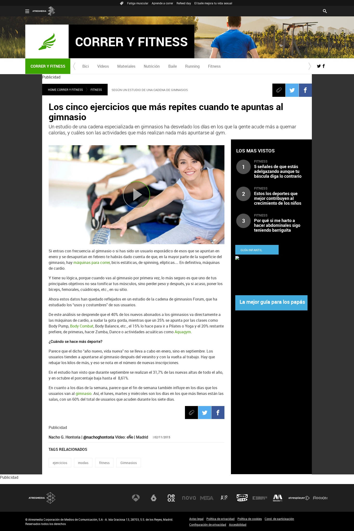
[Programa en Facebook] (324, 66)
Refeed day (184, 3)
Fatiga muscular (137, 3)
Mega (207, 498)
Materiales (126, 66)
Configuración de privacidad (207, 524)
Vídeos (103, 66)
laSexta (153, 498)
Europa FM (260, 498)
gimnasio (84, 393)
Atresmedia (42, 498)
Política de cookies (249, 519)
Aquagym (183, 331)
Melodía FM (277, 498)
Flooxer (320, 498)
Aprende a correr (162, 3)
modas (83, 462)
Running (192, 66)
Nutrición (152, 66)
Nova (189, 498)
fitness (104, 462)
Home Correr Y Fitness (65, 90)
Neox (171, 498)
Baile (172, 66)
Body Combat (81, 326)
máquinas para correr (91, 262)
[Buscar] (325, 10)
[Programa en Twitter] (319, 66)
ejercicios (60, 462)
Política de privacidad (220, 519)
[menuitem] (85, 66)
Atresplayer (299, 498)
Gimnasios (128, 462)
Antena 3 (136, 498)
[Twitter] (292, 90)
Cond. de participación (279, 519)
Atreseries (224, 498)
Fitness (214, 66)
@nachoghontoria (98, 437)
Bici (85, 66)
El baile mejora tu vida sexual (213, 3)
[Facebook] (305, 90)
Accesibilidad (237, 524)
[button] (74, 66)
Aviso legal (196, 519)
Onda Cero (242, 498)
